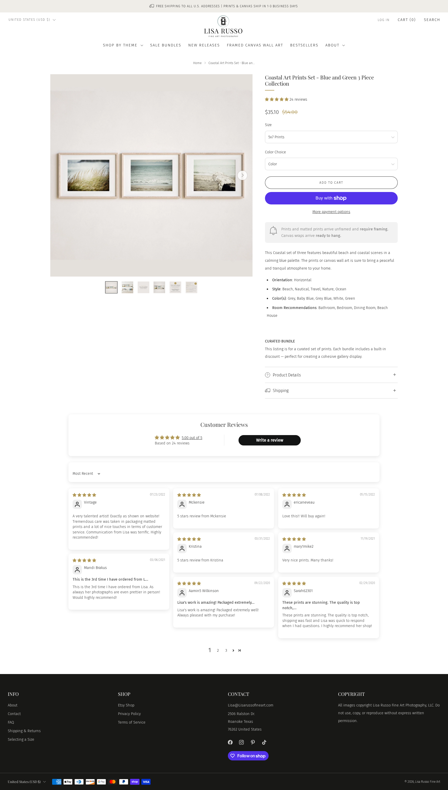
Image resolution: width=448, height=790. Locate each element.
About (12, 705)
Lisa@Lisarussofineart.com (250, 705)
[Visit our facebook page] (230, 742)
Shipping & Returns (24, 731)
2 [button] (218, 650)
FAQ (11, 722)
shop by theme (120, 45)
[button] (277, 99)
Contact (14, 713)
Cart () (407, 19)
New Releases (204, 45)
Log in (384, 20)
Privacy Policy (129, 713)
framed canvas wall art (255, 45)
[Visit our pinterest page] (252, 742)
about (332, 45)
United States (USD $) (29, 20)
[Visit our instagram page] (241, 742)
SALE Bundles (165, 45)
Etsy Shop (126, 705)
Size (268, 124)
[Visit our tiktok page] (264, 742)
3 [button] (226, 650)
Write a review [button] (269, 440)
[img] (84, 495)
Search (432, 19)
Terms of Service (131, 722)
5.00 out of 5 (192, 437)
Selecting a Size (21, 739)
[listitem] (224, 6)
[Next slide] (242, 175)
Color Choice (275, 152)
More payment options (331, 211)
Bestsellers (304, 45)
